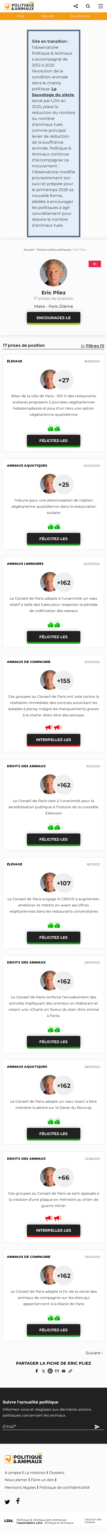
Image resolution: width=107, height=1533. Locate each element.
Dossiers (56, 1472)
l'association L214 (30, 1523)
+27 (63, 380)
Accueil (29, 249)
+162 (63, 582)
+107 (64, 883)
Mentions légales (20, 1487)
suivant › (94, 1353)
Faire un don (42, 1480)
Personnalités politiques (54, 249)
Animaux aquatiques (27, 465)
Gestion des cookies (93, 1521)
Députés (47, 16)
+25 (63, 484)
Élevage (14, 361)
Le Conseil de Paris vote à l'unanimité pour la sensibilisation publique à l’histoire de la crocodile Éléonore (53, 807)
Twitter (38, 1494)
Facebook (15, 1494)
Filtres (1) (95, 346)
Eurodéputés (80, 16)
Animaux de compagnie (28, 662)
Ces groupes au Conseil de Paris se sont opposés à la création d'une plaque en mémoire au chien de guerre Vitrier (53, 1199)
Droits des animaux (26, 766)
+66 (63, 1177)
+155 (63, 680)
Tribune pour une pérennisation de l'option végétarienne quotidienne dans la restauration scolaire (53, 506)
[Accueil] (15, 11)
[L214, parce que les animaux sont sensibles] (9, 1521)
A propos (13, 1472)
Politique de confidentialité (64, 1487)
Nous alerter (16, 1480)
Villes (20, 16)
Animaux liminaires (25, 564)
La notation (35, 1472)
